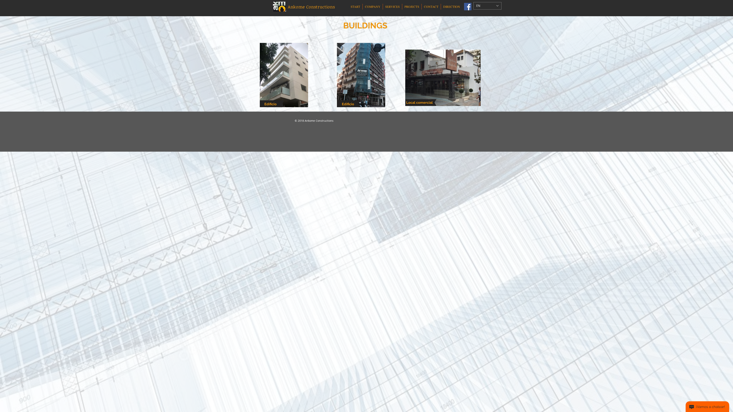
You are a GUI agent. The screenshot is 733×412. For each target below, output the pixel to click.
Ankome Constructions (311, 7)
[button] (373, 7)
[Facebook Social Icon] (467, 6)
